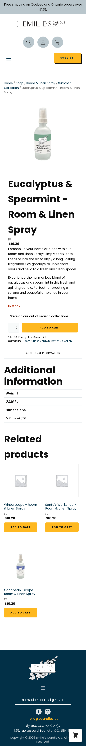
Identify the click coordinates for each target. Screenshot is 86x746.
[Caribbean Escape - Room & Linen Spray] (20, 565)
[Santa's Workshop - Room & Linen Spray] (61, 480)
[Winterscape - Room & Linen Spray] (20, 480)
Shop (19, 83)
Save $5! (67, 58)
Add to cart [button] (20, 527)
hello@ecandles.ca (43, 718)
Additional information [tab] (43, 353)
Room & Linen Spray (40, 83)
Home (8, 83)
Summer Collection (60, 341)
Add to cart (50, 327)
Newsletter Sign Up (43, 700)
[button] (75, 735)
